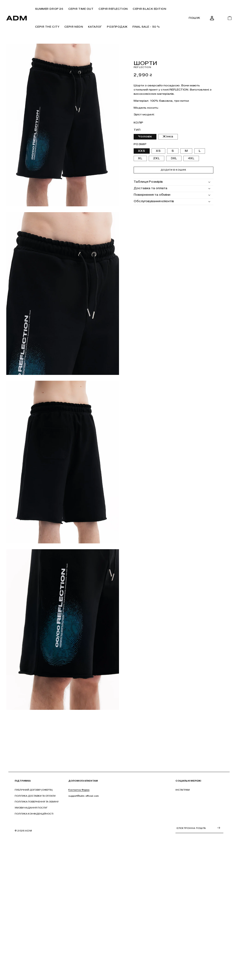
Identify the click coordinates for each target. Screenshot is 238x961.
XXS (141, 151)
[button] (95, 27)
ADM (28, 830)
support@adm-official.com (83, 796)
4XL (191, 158)
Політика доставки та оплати (35, 796)
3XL (174, 158)
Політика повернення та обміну (37, 801)
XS (158, 151)
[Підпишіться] (218, 828)
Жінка (168, 136)
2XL (156, 158)
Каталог (95, 26)
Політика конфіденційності (34, 813)
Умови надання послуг (31, 807)
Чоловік (145, 136)
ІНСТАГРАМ (182, 790)
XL (140, 158)
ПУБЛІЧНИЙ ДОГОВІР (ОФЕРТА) (34, 790)
